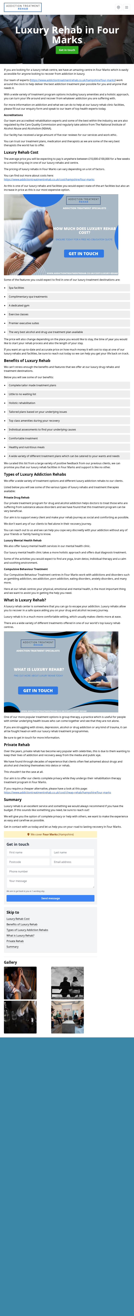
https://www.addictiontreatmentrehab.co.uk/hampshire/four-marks (73, 80)
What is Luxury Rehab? (20, 935)
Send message (50, 898)
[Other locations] (118, 7)
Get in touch (67, 50)
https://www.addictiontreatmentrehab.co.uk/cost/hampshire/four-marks (49, 179)
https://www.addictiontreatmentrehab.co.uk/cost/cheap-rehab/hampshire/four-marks (57, 792)
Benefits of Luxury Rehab (22, 924)
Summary (12, 946)
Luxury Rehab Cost (18, 919)
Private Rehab (15, 941)
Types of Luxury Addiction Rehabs (27, 930)
